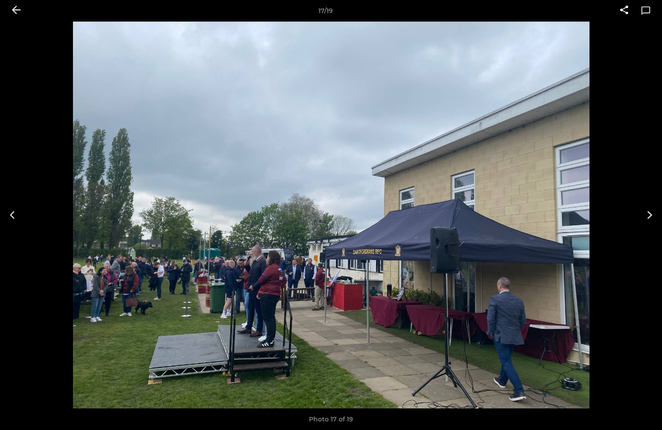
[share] (624, 10)
